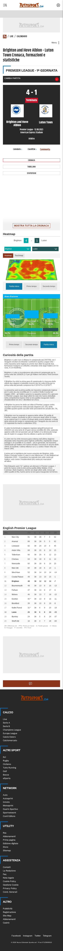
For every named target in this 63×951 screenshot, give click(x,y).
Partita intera (14, 286)
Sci (4, 757)
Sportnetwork (9, 812)
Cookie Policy (9, 881)
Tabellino (31, 166)
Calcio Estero (9, 737)
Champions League (12, 729)
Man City (15, 537)
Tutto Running (9, 767)
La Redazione (9, 870)
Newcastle (16, 564)
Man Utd (15, 568)
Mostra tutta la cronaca (31, 225)
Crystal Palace (17, 577)
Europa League (10, 733)
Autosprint (8, 798)
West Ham (16, 572)
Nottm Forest (17, 608)
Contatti (7, 867)
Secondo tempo (49, 286)
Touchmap (19, 256)
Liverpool (15, 546)
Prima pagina (9, 840)
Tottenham (16, 555)
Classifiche (31, 149)
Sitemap (7, 850)
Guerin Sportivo (10, 809)
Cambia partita (12, 78)
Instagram (27, 935)
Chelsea (15, 559)
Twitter (38, 935)
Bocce (6, 774)
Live (11, 36)
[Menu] (5, 5)
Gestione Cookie (10, 885)
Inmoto (6, 802)
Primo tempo (32, 286)
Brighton (8, 249)
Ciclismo (7, 764)
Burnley (15, 617)
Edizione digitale (10, 843)
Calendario (22, 36)
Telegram (47, 935)
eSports (6, 778)
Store (5, 847)
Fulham (15, 590)
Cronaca (31, 160)
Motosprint (8, 805)
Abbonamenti (9, 836)
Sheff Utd (15, 621)
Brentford (15, 603)
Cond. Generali (10, 892)
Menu (54, 42)
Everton (15, 599)
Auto (5, 795)
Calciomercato (10, 740)
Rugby (6, 760)
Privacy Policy (10, 888)
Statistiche (31, 173)
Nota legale (8, 877)
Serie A (6, 722)
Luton (35, 249)
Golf (5, 771)
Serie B (6, 726)
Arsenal (15, 541)
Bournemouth (17, 586)
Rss (4, 832)
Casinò (6, 922)
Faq (4, 874)
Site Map (7, 915)
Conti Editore (9, 816)
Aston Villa (16, 550)
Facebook (16, 935)
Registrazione (9, 912)
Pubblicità (7, 908)
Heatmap (8, 256)
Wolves (15, 594)
